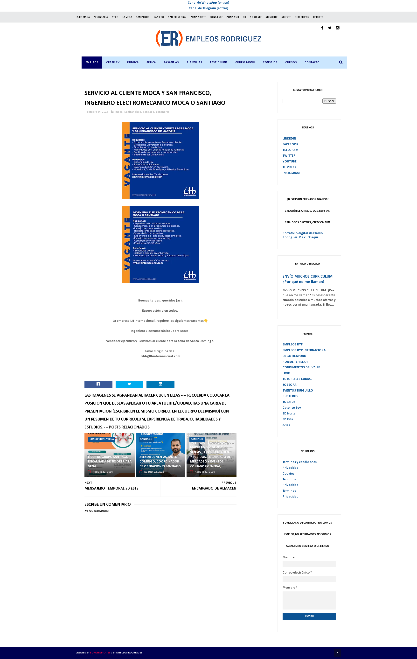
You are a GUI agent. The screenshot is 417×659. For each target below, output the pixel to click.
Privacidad (291, 468)
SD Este (288, 419)
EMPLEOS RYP (293, 344)
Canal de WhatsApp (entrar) (208, 3)
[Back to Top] (337, 653)
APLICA (151, 62)
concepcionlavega (102, 439)
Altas (286, 425)
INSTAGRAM (291, 173)
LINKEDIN (289, 138)
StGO (115, 17)
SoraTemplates (100, 653)
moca (118, 112)
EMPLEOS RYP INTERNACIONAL (305, 350)
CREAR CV (112, 62)
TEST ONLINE (219, 62)
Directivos (302, 17)
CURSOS (291, 62)
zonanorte (162, 112)
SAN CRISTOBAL (177, 17)
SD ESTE (286, 17)
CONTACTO (312, 62)
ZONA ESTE (216, 17)
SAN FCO (159, 17)
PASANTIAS (171, 62)
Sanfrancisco (132, 112)
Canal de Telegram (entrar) (208, 8)
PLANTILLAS (194, 62)
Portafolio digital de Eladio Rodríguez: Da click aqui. (303, 235)
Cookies (288, 474)
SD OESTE (256, 17)
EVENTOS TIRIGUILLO (298, 391)
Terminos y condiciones (300, 462)
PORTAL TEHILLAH (295, 362)
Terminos (289, 479)
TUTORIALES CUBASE (297, 379)
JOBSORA (289, 385)
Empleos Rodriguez (129, 653)
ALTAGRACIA (101, 17)
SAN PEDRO (143, 17)
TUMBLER (289, 167)
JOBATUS (289, 402)
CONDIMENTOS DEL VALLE (301, 367)
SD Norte (289, 413)
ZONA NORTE (198, 17)
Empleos (92, 62)
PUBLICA (133, 62)
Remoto (318, 17)
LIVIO (286, 373)
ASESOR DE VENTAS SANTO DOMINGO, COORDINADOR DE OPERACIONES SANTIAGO (160, 461)
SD (244, 17)
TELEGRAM (290, 150)
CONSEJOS (270, 62)
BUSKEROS (290, 396)
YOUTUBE (290, 161)
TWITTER (289, 156)
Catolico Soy (292, 408)
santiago (148, 112)
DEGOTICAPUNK (294, 356)
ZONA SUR (233, 17)
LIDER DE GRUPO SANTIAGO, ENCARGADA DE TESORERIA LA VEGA (110, 461)
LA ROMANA (83, 17)
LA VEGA (127, 17)
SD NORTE (271, 17)
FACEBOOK (290, 144)
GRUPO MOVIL (245, 62)
